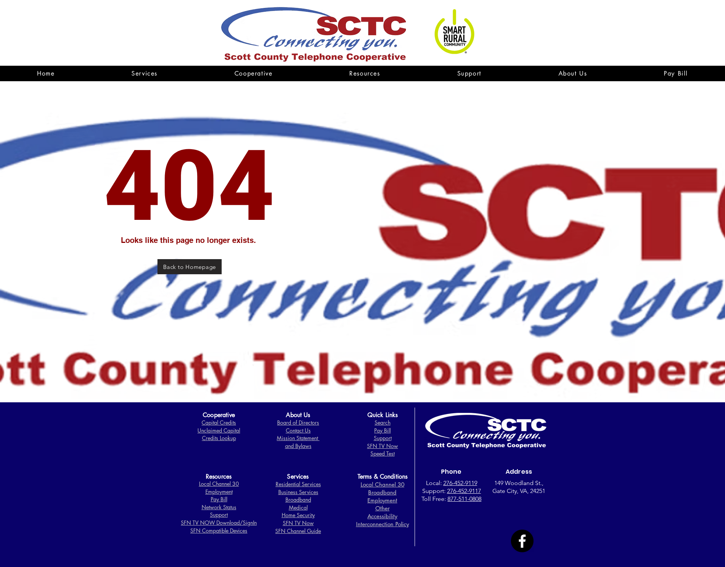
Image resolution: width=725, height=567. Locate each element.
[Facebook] (522, 541)
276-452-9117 (464, 490)
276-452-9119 (460, 483)
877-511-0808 (464, 498)
